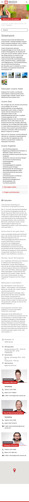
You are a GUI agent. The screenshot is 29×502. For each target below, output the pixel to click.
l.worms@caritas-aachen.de (17, 395)
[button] (14, 470)
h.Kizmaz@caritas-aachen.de (17, 455)
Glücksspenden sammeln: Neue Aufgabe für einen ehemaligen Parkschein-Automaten (11, 309)
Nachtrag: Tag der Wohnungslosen (12, 258)
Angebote (11, 23)
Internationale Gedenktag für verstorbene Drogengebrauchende (12, 205)
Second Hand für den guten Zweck (12, 231)
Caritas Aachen (4, 23)
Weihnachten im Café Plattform (11, 283)
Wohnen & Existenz (19, 23)
